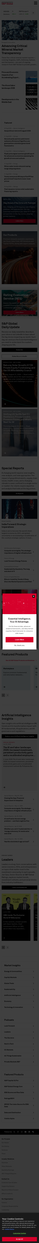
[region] (19, 1228)
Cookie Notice (9, 1229)
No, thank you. (19, 645)
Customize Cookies (19, 1233)
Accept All (19, 1239)
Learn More (19, 640)
